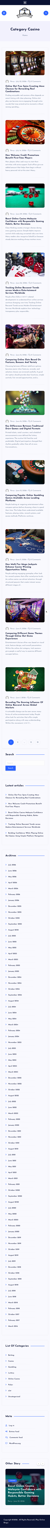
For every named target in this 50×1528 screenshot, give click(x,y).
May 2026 (12, 877)
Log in (11, 1426)
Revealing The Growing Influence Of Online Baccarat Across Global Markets (24, 705)
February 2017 (14, 1320)
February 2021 (14, 1184)
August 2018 (13, 1285)
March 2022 (13, 1113)
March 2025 (13, 959)
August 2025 (13, 930)
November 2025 (14, 912)
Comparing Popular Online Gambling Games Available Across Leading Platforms (24, 498)
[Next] (43, 1463)
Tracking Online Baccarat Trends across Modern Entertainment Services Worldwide (22, 290)
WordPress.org (15, 1443)
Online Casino (14, 1379)
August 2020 (13, 1202)
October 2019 (13, 1249)
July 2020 (12, 1208)
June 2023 (12, 1054)
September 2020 (15, 1196)
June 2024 (12, 1013)
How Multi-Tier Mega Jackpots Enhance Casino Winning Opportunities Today (21, 567)
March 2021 (13, 1178)
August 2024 (13, 1001)
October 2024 (14, 989)
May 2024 (12, 1019)
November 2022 (14, 1084)
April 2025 (12, 954)
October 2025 (14, 918)
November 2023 (14, 1042)
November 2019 (14, 1243)
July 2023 (12, 1048)
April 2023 (12, 1066)
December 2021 (14, 1131)
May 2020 (12, 1214)
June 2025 (12, 942)
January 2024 (13, 1036)
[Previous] (38, 1463)
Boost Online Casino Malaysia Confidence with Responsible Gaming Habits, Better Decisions (24, 221)
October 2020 (14, 1190)
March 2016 (13, 1326)
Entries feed (14, 1432)
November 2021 (14, 1137)
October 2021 (13, 1143)
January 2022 (13, 1125)
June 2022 (12, 1107)
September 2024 (15, 995)
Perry (12, 81)
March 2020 (13, 1220)
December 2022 (14, 1078)
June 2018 (12, 1297)
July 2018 (11, 1291)
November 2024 (14, 983)
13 (31, 742)
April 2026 (12, 883)
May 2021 (12, 1167)
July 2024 (12, 1007)
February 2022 (14, 1119)
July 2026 (12, 865)
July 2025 (12, 936)
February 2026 (14, 894)
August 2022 (13, 1096)
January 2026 (13, 900)
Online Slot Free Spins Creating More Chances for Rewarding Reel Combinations (24, 89)
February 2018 (14, 1308)
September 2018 (14, 1279)
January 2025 (13, 971)
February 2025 (14, 965)
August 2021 (13, 1149)
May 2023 (12, 1060)
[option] (25, 1487)
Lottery (11, 1373)
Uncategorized (14, 1397)
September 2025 (15, 924)
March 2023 (13, 1072)
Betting (11, 1355)
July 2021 (12, 1155)
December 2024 (14, 977)
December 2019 (14, 1237)
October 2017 (13, 1314)
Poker (10, 1385)
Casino (11, 1361)
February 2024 (14, 1031)
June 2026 (12, 871)
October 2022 (14, 1090)
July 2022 (12, 1101)
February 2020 (14, 1226)
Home (25, 35)
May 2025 (12, 948)
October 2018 (13, 1273)
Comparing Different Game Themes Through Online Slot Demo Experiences (23, 636)
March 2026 (13, 889)
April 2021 (12, 1172)
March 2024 (13, 1025)
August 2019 (13, 1255)
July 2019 (12, 1261)
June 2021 (12, 1161)
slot (9, 1391)
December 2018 (14, 1267)
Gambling (12, 1367)
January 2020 (13, 1232)
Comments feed (16, 1437)
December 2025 (14, 906)
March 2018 (12, 1303)
